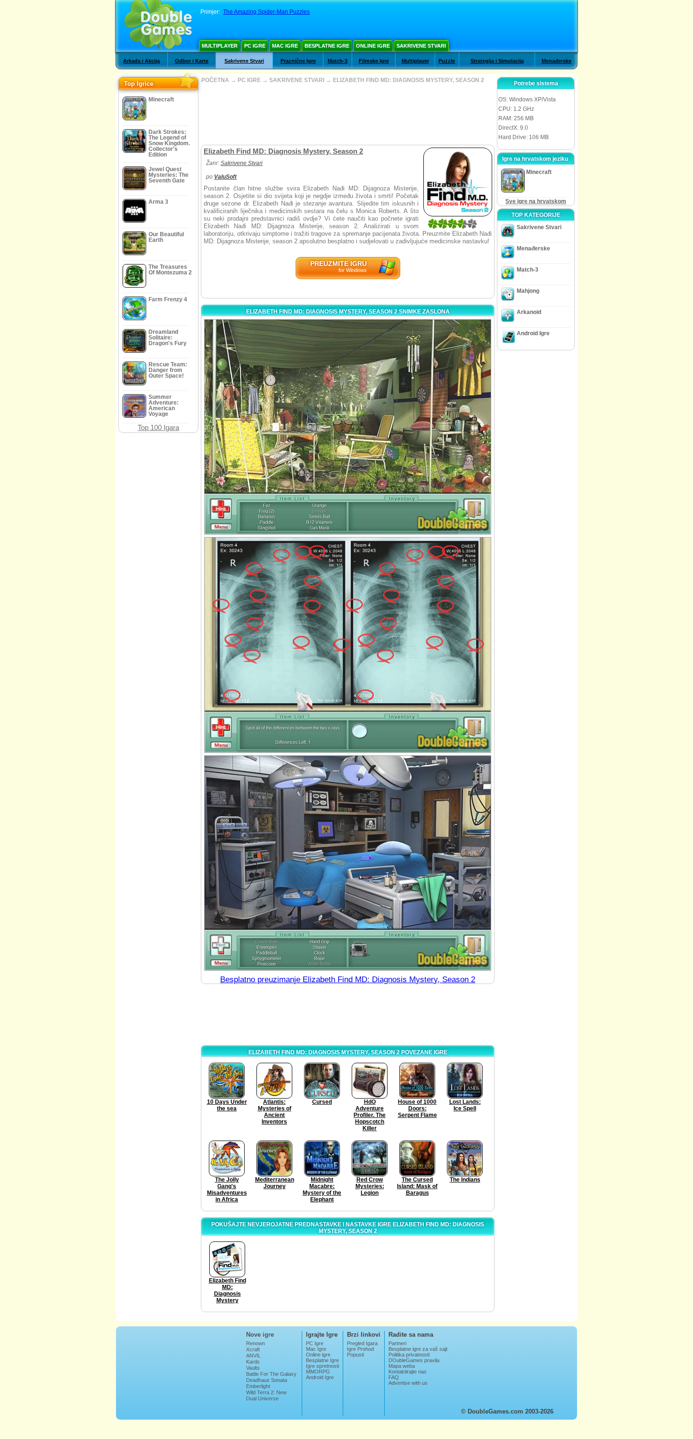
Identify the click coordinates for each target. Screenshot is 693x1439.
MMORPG (318, 1371)
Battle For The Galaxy (271, 1374)
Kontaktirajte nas (407, 1371)
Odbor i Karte (191, 61)
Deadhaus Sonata (266, 1380)
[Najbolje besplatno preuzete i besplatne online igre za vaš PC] (158, 26)
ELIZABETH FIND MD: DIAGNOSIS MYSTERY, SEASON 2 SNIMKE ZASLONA (348, 311)
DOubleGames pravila (413, 1360)
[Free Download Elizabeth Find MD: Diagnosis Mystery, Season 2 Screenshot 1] (347, 427)
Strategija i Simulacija (497, 61)
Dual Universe (262, 1398)
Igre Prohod (360, 1349)
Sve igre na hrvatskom (535, 201)
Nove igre (260, 1334)
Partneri (397, 1343)
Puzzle (446, 61)
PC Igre (254, 46)
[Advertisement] (347, 114)
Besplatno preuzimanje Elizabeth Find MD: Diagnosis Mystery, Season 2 (347, 979)
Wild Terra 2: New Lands (266, 1395)
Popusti (355, 1354)
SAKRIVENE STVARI (296, 80)
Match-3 (337, 61)
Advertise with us (408, 1383)
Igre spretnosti (322, 1366)
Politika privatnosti (408, 1354)
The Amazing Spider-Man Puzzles (266, 11)
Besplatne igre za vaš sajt (417, 1349)
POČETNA (215, 80)
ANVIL (253, 1355)
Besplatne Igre (327, 46)
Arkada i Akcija (141, 61)
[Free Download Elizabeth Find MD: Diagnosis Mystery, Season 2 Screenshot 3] (347, 863)
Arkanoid (529, 312)
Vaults (253, 1368)
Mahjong (528, 291)
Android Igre (533, 333)
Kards (253, 1362)
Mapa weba (401, 1366)
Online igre (373, 46)
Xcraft (253, 1349)
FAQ (393, 1377)
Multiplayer (220, 46)
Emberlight (258, 1386)
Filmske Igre (374, 61)
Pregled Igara (362, 1343)
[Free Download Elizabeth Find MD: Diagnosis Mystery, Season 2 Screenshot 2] (347, 645)
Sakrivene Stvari (421, 46)
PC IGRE (249, 80)
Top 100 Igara (158, 427)
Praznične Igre (298, 61)
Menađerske (556, 61)
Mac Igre (285, 46)
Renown (255, 1343)
